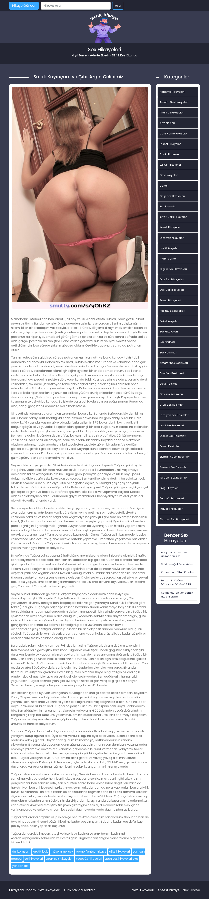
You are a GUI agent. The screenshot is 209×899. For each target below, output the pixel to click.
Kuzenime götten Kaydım (177, 572)
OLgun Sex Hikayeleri (173, 269)
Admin (95, 55)
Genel (164, 185)
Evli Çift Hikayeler (170, 164)
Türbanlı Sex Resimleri (174, 477)
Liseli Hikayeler (169, 248)
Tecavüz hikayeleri (172, 498)
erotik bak (40, 851)
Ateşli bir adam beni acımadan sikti (174, 554)
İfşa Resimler (168, 206)
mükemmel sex (62, 851)
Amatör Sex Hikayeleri (174, 102)
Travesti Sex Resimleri (174, 467)
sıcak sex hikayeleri (59, 859)
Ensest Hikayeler (170, 144)
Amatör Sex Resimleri (174, 363)
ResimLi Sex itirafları (172, 311)
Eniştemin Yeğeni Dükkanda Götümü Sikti (176, 582)
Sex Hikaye (191, 890)
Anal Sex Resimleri (172, 373)
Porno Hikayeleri (170, 300)
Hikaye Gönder (24, 5)
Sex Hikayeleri (169, 331)
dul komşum (21, 851)
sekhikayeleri (33, 859)
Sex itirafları (167, 342)
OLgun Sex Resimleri (173, 436)
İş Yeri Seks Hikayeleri (173, 217)
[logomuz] (104, 28)
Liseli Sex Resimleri (172, 425)
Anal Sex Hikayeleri (172, 112)
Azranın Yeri (167, 123)
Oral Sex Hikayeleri (172, 279)
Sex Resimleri (168, 352)
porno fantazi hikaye (91, 851)
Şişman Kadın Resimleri (175, 456)
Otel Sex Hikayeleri (172, 290)
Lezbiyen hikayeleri (172, 238)
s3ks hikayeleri (119, 851)
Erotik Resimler (169, 383)
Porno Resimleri (170, 446)
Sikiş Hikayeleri (169, 488)
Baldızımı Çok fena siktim (177, 564)
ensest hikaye (169, 890)
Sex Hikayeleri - (145, 890)
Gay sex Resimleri (171, 394)
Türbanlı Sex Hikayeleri (174, 519)
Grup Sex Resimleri (172, 404)
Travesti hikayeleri (171, 509)
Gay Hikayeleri (169, 175)
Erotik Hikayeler (169, 154)
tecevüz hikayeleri (89, 859)
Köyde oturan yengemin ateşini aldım (177, 594)
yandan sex (20, 866)
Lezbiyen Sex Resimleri (174, 415)
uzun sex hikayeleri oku (121, 859)
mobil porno (168, 258)
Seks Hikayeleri (169, 321)
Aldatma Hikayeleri (172, 92)
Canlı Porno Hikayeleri (174, 133)
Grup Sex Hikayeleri (172, 196)
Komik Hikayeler (170, 227)
